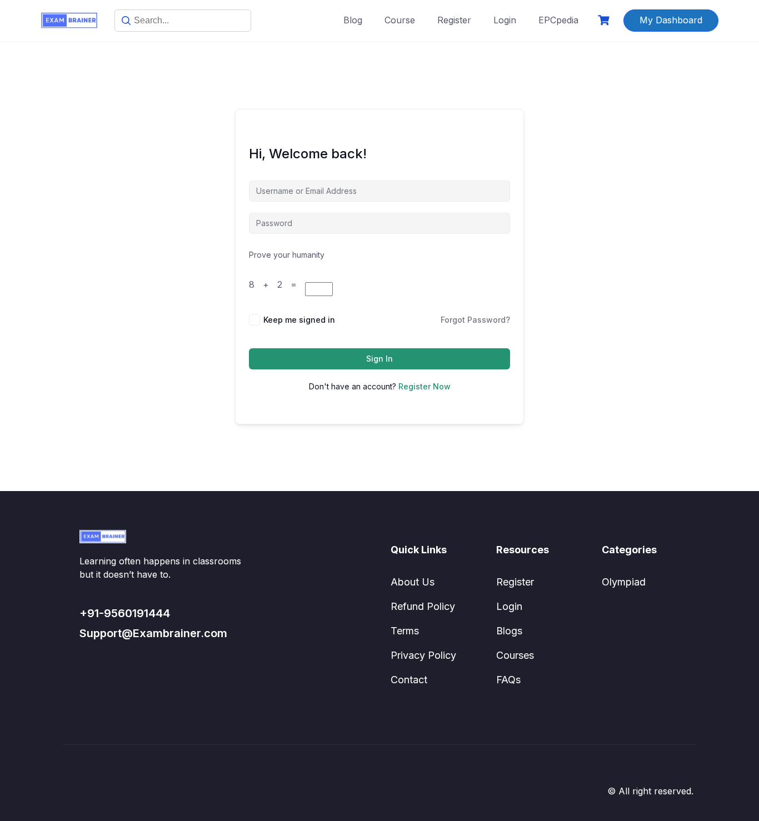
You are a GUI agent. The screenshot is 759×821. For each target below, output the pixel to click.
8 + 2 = (277, 284)
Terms (405, 631)
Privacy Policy (423, 655)
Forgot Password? (475, 319)
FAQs (508, 679)
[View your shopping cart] (605, 20)
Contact (409, 679)
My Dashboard (671, 20)
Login (504, 20)
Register (454, 20)
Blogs (509, 631)
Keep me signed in (299, 319)
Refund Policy (423, 606)
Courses (515, 655)
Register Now (424, 386)
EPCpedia (558, 20)
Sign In (379, 358)
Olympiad (624, 582)
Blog (352, 20)
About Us (413, 582)
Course (400, 20)
